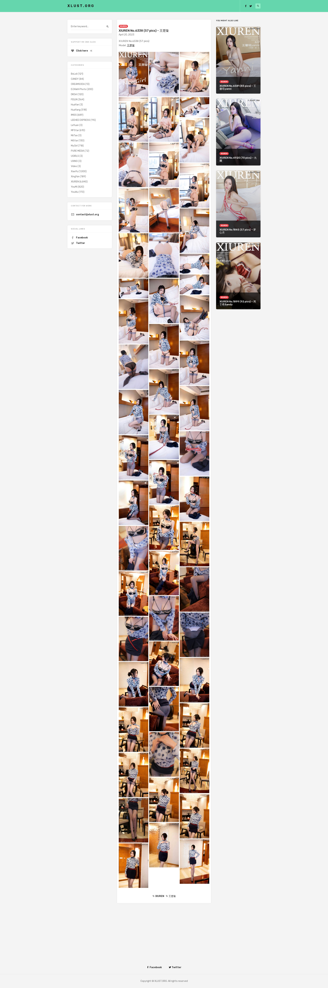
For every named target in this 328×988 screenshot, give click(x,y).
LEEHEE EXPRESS (80, 120)
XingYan (75, 176)
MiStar (74, 140)
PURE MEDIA (77, 150)
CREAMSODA (78, 84)
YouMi (74, 186)
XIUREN (123, 26)
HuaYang (75, 109)
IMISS (74, 114)
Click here (82, 50)
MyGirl (74, 145)
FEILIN (74, 99)
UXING (74, 161)
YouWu (74, 191)
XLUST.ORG (80, 6)
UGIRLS (75, 156)
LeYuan (75, 125)
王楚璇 (131, 45)
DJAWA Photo (78, 89)
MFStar (75, 130)
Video (74, 166)
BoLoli (74, 73)
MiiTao (74, 135)
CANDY (75, 79)
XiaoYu (74, 171)
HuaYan (75, 104)
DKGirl (74, 94)
